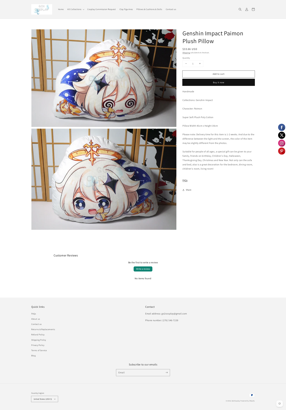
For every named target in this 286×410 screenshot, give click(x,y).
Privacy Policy (37, 345)
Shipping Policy (38, 340)
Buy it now (218, 82)
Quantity (186, 58)
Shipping (186, 52)
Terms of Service (39, 350)
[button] (76, 9)
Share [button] (188, 189)
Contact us (36, 324)
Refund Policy (38, 334)
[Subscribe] (166, 372)
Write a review (143, 268)
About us (35, 319)
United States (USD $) (43, 399)
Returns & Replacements (43, 329)
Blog (33, 355)
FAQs (185, 180)
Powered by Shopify (247, 401)
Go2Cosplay (236, 401)
